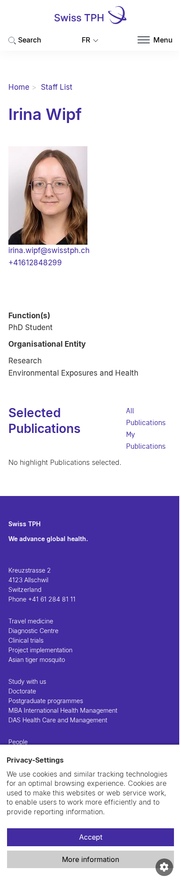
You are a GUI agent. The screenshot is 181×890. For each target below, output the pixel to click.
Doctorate (22, 691)
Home (18, 87)
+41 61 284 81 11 (52, 599)
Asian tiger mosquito (36, 659)
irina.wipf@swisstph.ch (49, 250)
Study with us (27, 681)
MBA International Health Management (62, 710)
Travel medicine (30, 621)
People (18, 742)
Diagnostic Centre (33, 630)
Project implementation (40, 650)
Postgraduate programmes (45, 700)
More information (90, 859)
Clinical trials (25, 640)
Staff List (56, 87)
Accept (90, 837)
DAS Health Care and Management (57, 720)
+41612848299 (35, 262)
